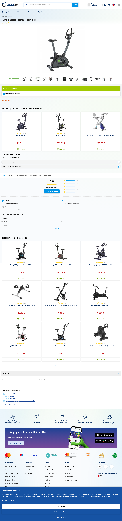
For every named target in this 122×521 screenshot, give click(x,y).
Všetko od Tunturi (6, 16)
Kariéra (47, 480)
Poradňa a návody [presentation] (21, 175)
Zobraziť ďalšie (59, 366)
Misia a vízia (49, 476)
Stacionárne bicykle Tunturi (12, 166)
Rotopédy (39, 12)
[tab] (3, 175)
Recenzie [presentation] (10, 175)
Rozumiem (61, 506)
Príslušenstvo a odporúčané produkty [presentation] (40, 175)
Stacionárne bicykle (9, 162)
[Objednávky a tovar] (105, 5)
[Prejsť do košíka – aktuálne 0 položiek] (119, 5)
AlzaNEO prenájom (71, 470)
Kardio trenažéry (29, 12)
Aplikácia (48, 487)
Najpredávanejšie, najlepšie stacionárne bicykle (20, 401)
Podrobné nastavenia (61, 512)
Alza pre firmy (69, 466)
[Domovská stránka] (2, 12)
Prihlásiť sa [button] (94, 5)
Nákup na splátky (10, 480)
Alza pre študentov (71, 480)
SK (101, 475)
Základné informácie (51, 470)
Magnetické (13, 398)
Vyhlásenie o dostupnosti (13, 487)
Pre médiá (48, 483)
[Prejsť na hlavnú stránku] (10, 4)
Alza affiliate (69, 476)
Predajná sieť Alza (10, 476)
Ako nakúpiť (28, 473)
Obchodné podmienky (11, 483)
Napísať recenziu (53, 191)
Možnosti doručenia (11, 466)
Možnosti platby (10, 470)
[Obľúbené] (109, 5)
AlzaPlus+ (68, 473)
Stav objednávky (30, 466)
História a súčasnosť (51, 473)
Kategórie (6, 373)
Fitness (19, 12)
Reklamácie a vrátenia (11, 473)
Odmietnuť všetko (61, 517)
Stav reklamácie (30, 470)
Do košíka (22, 149)
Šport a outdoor (10, 12)
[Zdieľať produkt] (119, 19)
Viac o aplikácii (14, 443)
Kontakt (47, 466)
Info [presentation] (4, 175)
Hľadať (75, 5)
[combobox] (48, 5)
